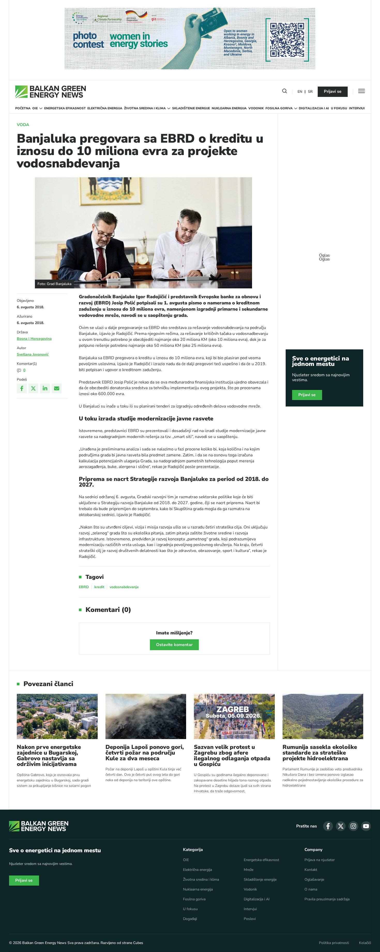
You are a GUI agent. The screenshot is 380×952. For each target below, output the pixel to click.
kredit (99, 587)
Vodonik (256, 108)
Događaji (190, 919)
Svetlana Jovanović (33, 354)
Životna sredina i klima (145, 108)
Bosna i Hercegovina (34, 338)
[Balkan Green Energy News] (50, 92)
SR (310, 92)
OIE (35, 108)
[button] (284, 92)
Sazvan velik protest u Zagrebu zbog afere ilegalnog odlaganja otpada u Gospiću (232, 755)
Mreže (248, 870)
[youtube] (366, 826)
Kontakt (311, 870)
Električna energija (104, 108)
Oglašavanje (314, 880)
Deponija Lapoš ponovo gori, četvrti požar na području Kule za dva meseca (144, 752)
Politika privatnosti (334, 943)
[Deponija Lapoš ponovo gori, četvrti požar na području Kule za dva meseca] (145, 716)
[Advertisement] (324, 254)
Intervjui (357, 108)
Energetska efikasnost (65, 108)
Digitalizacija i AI (314, 108)
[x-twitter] (341, 826)
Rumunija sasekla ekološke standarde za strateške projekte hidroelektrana (320, 752)
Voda (23, 125)
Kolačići (365, 943)
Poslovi (250, 919)
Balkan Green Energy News (44, 942)
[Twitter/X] (33, 388)
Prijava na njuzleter (320, 860)
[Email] (57, 388)
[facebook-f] (328, 826)
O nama (311, 889)
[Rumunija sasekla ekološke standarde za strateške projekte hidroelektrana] (323, 716)
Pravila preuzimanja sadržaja (327, 899)
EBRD (84, 587)
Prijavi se (332, 91)
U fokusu (339, 108)
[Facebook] (22, 388)
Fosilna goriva (279, 108)
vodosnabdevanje (124, 587)
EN (300, 92)
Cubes (138, 942)
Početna (23, 108)
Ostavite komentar (174, 645)
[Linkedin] (45, 388)
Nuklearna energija (229, 108)
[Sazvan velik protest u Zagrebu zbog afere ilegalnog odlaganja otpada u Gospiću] (234, 716)
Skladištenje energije (191, 108)
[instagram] (353, 826)
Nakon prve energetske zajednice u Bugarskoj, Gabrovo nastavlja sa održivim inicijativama (49, 755)
